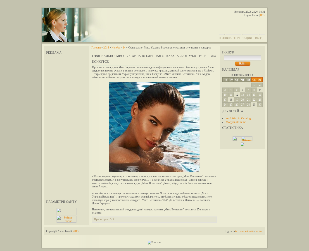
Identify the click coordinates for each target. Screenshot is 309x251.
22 (254, 99)
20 (242, 99)
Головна (225, 38)
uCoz (259, 231)
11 (231, 94)
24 (225, 104)
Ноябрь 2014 (242, 74)
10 (225, 94)
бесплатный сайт (244, 231)
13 (242, 94)
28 (248, 104)
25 (231, 104)
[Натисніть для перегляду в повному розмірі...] (154, 171)
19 (236, 99)
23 (260, 99)
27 (242, 104)
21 (248, 99)
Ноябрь (116, 47)
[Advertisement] (66, 126)
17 (225, 99)
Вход (258, 38)
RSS (262, 15)
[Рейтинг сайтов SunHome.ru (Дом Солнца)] (66, 221)
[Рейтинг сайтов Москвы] (242, 145)
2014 (106, 47)
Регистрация (242, 38)
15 (254, 94)
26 (236, 104)
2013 (75, 231)
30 (260, 104)
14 (248, 94)
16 (260, 94)
